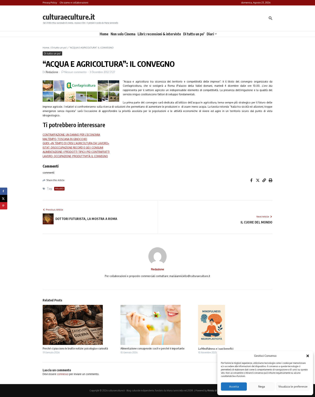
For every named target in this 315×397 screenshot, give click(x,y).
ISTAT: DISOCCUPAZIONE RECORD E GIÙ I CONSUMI (73, 147)
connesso (63, 374)
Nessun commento (75, 72)
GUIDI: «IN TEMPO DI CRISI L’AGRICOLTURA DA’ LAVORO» (76, 143)
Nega (261, 386)
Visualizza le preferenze (293, 386)
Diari (210, 34)
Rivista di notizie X (216, 390)
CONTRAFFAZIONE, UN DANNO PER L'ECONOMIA (71, 134)
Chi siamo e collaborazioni (74, 2)
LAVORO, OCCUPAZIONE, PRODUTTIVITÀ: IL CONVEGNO (75, 156)
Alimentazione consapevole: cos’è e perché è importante (152, 348)
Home (104, 34)
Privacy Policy (50, 2)
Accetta (234, 386)
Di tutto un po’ (194, 34)
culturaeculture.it (69, 16)
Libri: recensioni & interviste (159, 34)
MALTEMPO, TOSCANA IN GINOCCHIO (65, 139)
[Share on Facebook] (3, 191)
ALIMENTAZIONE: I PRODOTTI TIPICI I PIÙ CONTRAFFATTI (76, 151)
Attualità (59, 188)
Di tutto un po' (59, 47)
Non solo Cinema (123, 34)
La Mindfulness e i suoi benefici (215, 348)
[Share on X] (3, 198)
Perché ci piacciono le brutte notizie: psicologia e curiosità (75, 348)
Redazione (52, 72)
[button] (308, 356)
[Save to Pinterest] (3, 205)
